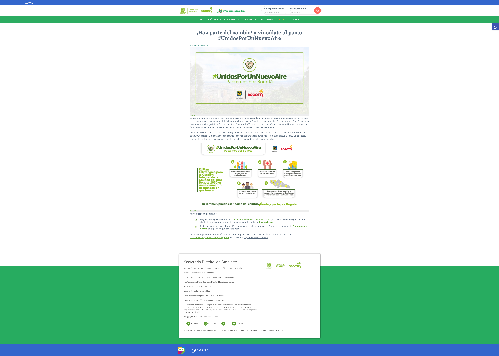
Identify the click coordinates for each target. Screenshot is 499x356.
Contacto (222, 330)
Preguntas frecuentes (249, 330)
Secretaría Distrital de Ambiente (211, 261)
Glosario (263, 330)
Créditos (279, 330)
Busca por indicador (274, 8)
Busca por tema (298, 8)
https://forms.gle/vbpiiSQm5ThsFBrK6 (251, 219)
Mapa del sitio (233, 330)
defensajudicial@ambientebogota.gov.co (218, 282)
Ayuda (271, 330)
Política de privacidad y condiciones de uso (200, 330)
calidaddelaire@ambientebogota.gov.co (209, 237)
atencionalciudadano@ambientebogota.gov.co (217, 277)
